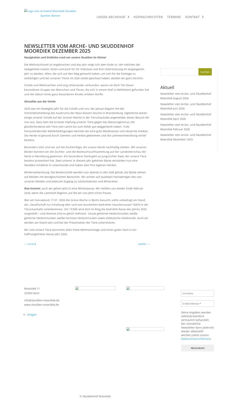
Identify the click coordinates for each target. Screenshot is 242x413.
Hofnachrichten (148, 17)
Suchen (205, 72)
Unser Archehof (111, 17)
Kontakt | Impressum (129, 396)
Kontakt (192, 17)
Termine (174, 17)
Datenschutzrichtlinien (195, 339)
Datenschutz (155, 396)
